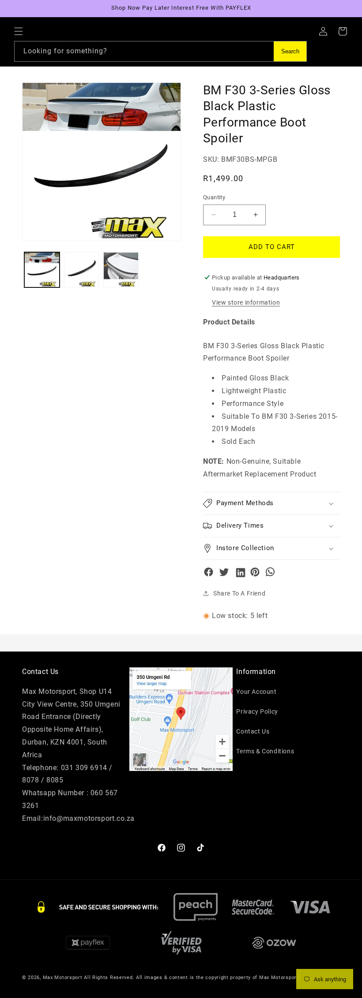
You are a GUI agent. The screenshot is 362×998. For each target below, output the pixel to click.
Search (290, 51)
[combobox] (160, 51)
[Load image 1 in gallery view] (42, 269)
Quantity (214, 197)
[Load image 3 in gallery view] (121, 269)
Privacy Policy (257, 711)
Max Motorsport (63, 977)
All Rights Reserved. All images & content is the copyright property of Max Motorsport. (192, 977)
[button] (18, 31)
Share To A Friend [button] (239, 593)
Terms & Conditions (265, 751)
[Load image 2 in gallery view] (81, 269)
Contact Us (252, 731)
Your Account (256, 691)
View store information (246, 302)
